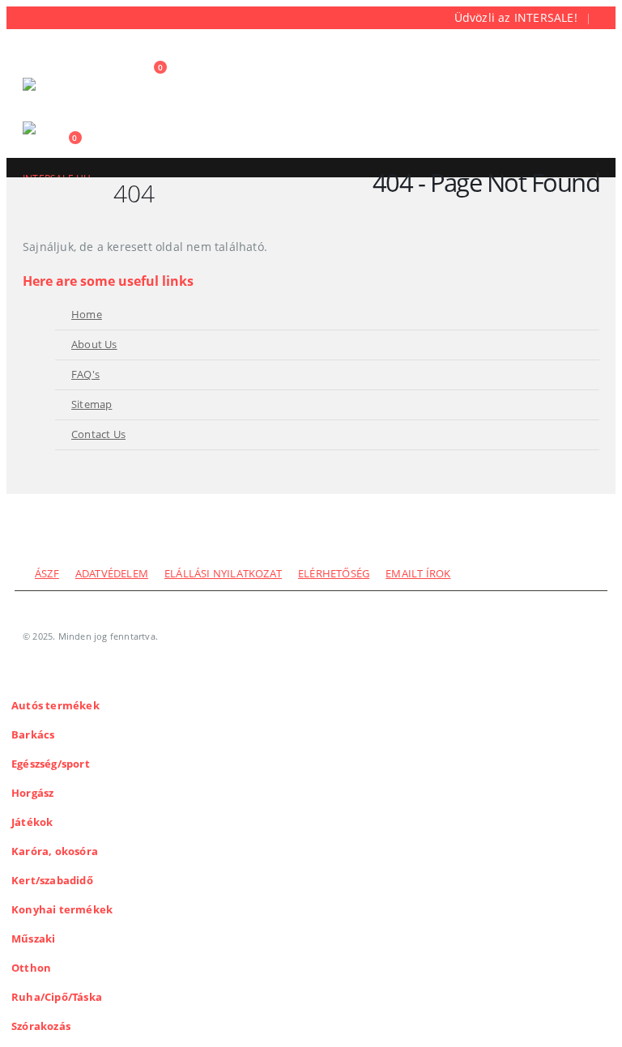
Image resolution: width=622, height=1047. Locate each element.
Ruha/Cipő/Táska (56, 997)
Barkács (32, 735)
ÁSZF (47, 574)
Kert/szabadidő (52, 880)
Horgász (32, 793)
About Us (94, 344)
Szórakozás (40, 1026)
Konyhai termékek (62, 910)
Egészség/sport (50, 764)
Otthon (31, 968)
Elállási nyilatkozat (223, 574)
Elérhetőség (333, 574)
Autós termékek (55, 706)
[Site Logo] (67, 95)
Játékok (32, 822)
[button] (37, 57)
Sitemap (91, 404)
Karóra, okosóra (54, 851)
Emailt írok (418, 574)
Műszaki (33, 939)
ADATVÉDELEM (111, 574)
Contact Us (98, 434)
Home (86, 314)
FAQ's (85, 374)
